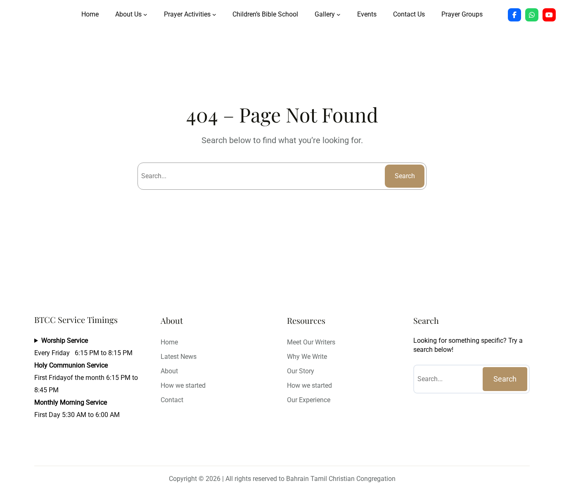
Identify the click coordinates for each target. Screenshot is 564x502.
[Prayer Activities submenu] (214, 14)
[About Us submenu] (145, 14)
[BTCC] (514, 14)
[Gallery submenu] (339, 14)
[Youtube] (549, 14)
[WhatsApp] (531, 14)
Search (405, 176)
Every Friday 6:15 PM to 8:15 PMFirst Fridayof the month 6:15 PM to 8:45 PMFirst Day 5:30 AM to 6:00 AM (86, 378)
